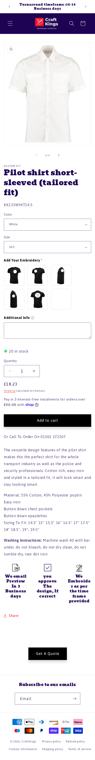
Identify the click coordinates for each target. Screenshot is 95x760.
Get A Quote (47, 653)
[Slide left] (36, 155)
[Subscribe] (74, 699)
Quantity (10, 361)
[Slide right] (58, 155)
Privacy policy (51, 741)
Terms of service (79, 749)
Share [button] (14, 616)
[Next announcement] (85, 6)
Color (8, 214)
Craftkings (29, 741)
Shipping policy (52, 749)
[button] (10, 23)
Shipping (9, 390)
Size (7, 237)
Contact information (23, 749)
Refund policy (75, 741)
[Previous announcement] (9, 6)
